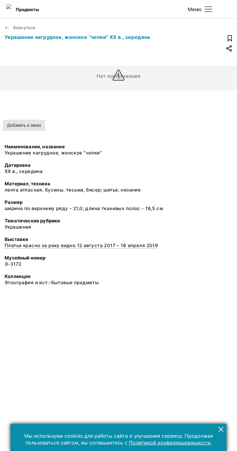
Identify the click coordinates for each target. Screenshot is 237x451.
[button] (221, 429)
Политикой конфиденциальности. (170, 443)
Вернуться (23, 27)
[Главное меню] (208, 9)
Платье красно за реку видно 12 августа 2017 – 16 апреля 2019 (81, 245)
